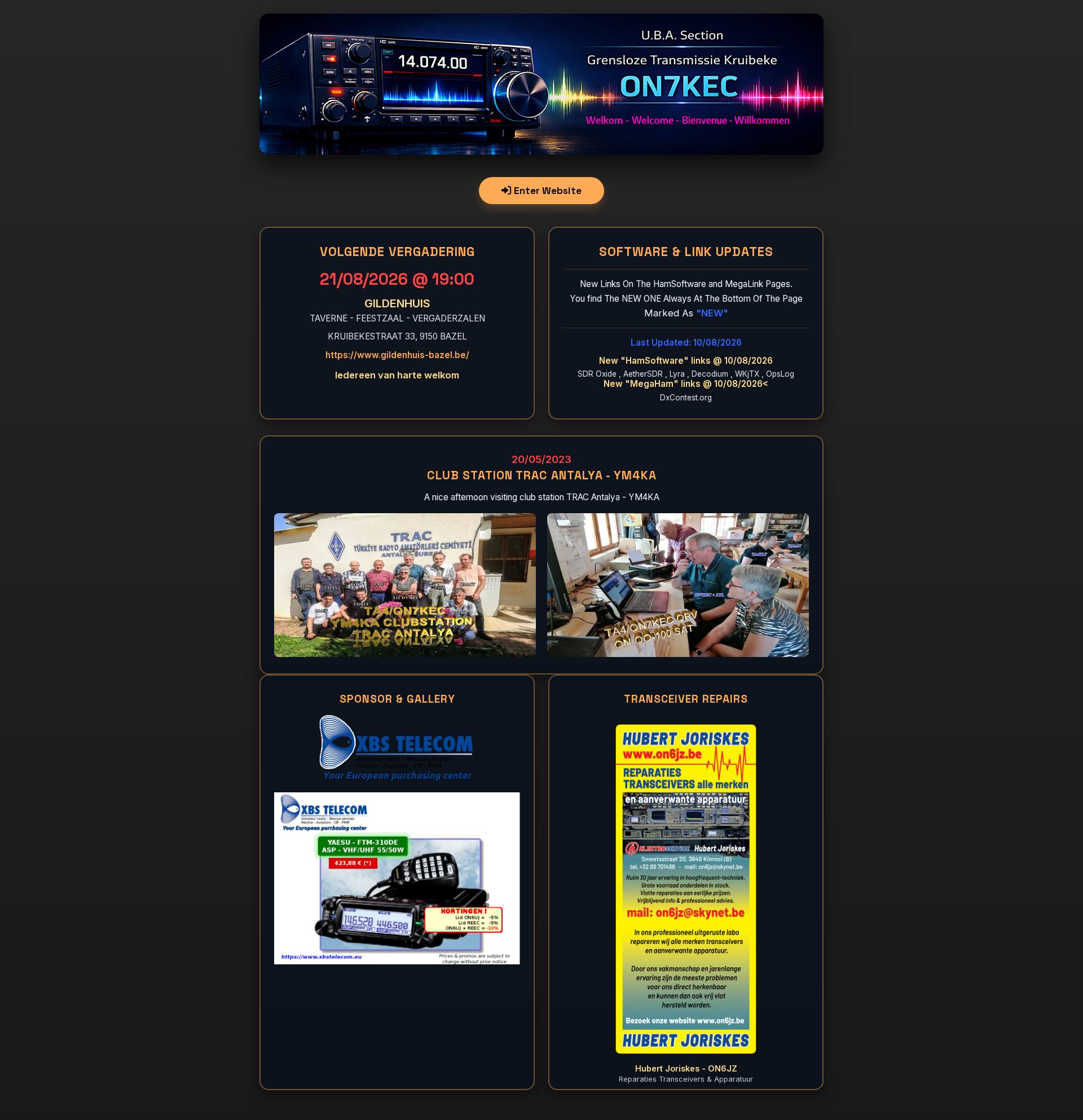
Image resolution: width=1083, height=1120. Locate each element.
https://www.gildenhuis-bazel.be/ (397, 355)
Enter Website (547, 190)
